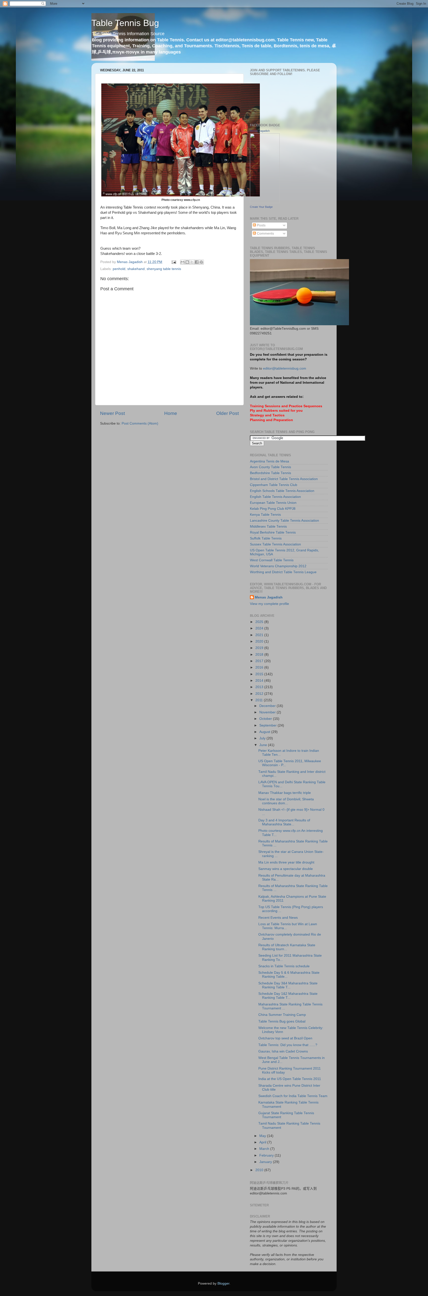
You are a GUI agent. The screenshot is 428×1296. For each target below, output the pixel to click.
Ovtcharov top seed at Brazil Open (285, 1038)
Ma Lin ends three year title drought (286, 862)
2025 (259, 622)
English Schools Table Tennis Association (282, 491)
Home (170, 413)
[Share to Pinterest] (201, 262)
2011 (259, 700)
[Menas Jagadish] (265, 202)
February (267, 1155)
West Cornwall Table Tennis (272, 560)
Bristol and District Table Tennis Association (284, 479)
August (265, 732)
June (263, 745)
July (263, 738)
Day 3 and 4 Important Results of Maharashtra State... (284, 822)
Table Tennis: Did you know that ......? (287, 1045)
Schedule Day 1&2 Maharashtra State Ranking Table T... (288, 995)
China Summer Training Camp (282, 1015)
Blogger (223, 1283)
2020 (259, 641)
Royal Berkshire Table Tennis (273, 532)
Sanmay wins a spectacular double (285, 869)
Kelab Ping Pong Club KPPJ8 (272, 509)
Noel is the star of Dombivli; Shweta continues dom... (286, 801)
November (268, 712)
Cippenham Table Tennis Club (273, 485)
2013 (259, 687)
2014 (259, 680)
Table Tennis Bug (125, 23)
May (263, 1136)
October (266, 719)
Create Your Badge (261, 206)
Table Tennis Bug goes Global (281, 1021)
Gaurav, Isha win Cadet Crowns (283, 1051)
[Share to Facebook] (196, 262)
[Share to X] (191, 262)
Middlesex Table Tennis (268, 526)
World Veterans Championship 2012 (278, 566)
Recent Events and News (278, 917)
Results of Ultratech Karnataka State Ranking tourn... (286, 947)
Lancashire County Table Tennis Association (284, 520)
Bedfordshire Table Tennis (270, 473)
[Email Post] (173, 262)
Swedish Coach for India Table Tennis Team (292, 1096)
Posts (261, 225)
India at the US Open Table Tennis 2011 (289, 1079)
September (268, 725)
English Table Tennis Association (275, 497)
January (266, 1162)
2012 (259, 694)
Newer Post (112, 413)
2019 (259, 648)
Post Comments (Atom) (140, 423)
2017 (259, 661)
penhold (119, 269)
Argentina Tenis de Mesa (269, 461)
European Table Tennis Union (273, 503)
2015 (259, 674)
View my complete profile (269, 604)
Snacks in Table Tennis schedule (284, 966)
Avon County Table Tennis (270, 467)
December (268, 706)
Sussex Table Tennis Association (275, 544)
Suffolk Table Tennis (266, 538)
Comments (265, 233)
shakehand (136, 269)
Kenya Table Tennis (265, 514)
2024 (259, 628)
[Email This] (182, 262)
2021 (259, 635)
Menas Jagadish (260, 130)
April (263, 1142)
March (264, 1149)
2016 (259, 667)
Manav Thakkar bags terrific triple (284, 793)
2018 (259, 654)
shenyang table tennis (164, 269)
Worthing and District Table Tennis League (283, 572)
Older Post (227, 413)
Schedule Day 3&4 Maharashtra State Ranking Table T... (288, 985)
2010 (259, 1170)
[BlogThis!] (187, 262)
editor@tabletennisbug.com (284, 368)
